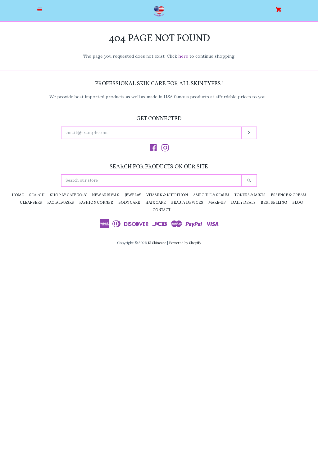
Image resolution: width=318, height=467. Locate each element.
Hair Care (155, 202)
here (183, 56)
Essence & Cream (288, 195)
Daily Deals (243, 202)
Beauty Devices (187, 202)
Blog (297, 202)
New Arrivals (105, 195)
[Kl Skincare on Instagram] (165, 149)
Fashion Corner (96, 202)
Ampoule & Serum (211, 195)
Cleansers (31, 202)
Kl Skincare (157, 243)
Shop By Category (68, 195)
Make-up (217, 202)
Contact (161, 210)
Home (18, 195)
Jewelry (133, 195)
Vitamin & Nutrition (167, 195)
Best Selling (274, 202)
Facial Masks (60, 202)
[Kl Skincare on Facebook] (153, 149)
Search (37, 195)
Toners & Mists (250, 195)
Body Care (129, 202)
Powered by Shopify (185, 243)
